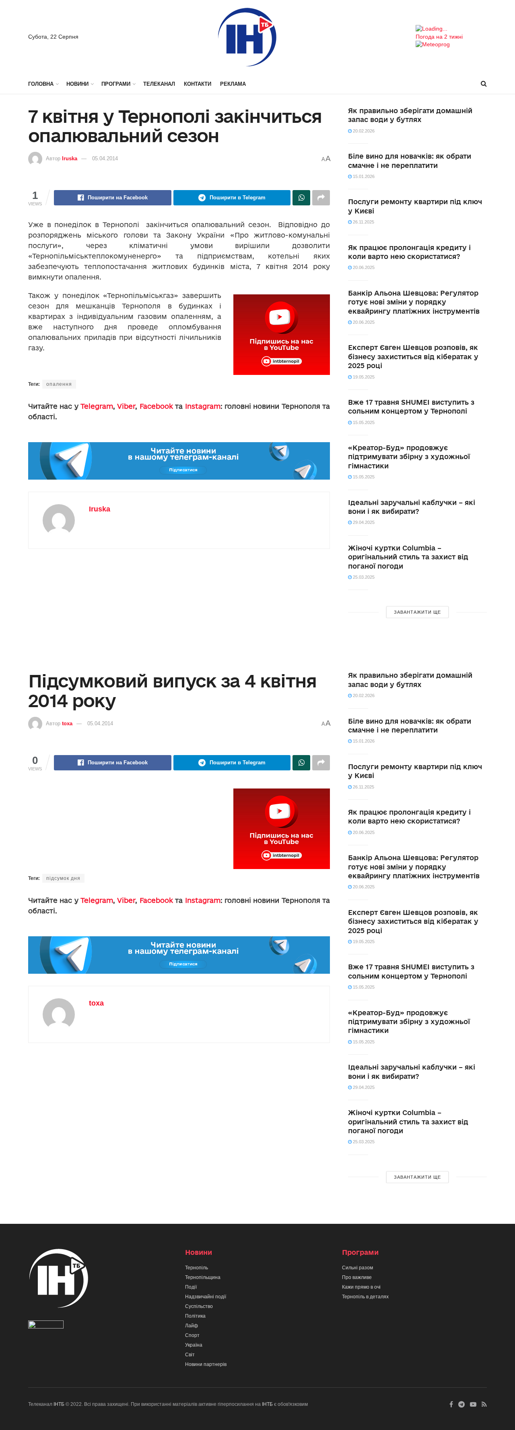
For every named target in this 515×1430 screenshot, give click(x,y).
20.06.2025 (363, 267)
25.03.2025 (363, 577)
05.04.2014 (105, 158)
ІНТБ (59, 1404)
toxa (67, 723)
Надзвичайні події (205, 1297)
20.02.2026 (363, 130)
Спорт (192, 1335)
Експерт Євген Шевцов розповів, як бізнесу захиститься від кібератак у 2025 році (413, 356)
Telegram (96, 406)
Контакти (197, 84)
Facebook (156, 406)
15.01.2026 (363, 176)
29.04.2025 (363, 522)
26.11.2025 (363, 221)
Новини (77, 84)
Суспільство (199, 1306)
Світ (190, 1355)
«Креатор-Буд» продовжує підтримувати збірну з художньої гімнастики (409, 457)
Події (191, 1287)
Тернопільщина (202, 1277)
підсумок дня (63, 878)
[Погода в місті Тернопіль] (451, 29)
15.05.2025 (363, 422)
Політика (195, 1316)
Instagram (202, 406)
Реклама (233, 84)
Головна (41, 84)
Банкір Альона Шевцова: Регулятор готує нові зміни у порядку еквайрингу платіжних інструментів (414, 302)
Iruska (69, 158)
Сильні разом (357, 1268)
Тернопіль (196, 1268)
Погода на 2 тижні (439, 36)
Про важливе (357, 1277)
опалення (59, 384)
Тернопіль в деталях (365, 1297)
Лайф (191, 1326)
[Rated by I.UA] (46, 1326)
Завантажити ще (417, 612)
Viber (126, 406)
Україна (193, 1345)
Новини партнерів (206, 1364)
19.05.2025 (363, 377)
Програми (115, 84)
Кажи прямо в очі (361, 1287)
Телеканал (159, 84)
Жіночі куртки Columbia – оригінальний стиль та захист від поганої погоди (408, 557)
